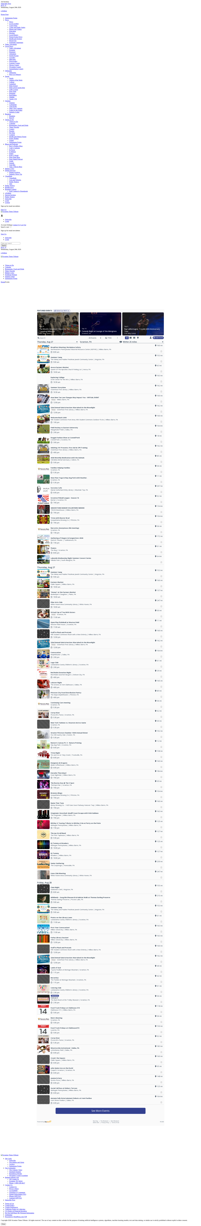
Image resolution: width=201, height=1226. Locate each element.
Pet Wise (12, 133)
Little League (13, 89)
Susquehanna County (16, 69)
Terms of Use (115, 1122)
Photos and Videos (15, 29)
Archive (12, 1164)
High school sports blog (17, 88)
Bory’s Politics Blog (16, 146)
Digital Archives (14, 172)
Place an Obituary (15, 74)
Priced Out (12, 41)
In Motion (12, 152)
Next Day (95, 1121)
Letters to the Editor (15, 110)
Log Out (23, 225)
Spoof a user (5, 227)
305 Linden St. (14, 1179)
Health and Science (15, 39)
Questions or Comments (17, 1192)
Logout (7, 202)
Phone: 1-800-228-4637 (17, 1183)
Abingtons (12, 54)
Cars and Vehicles (15, 180)
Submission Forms (11, 18)
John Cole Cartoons (15, 108)
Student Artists (10, 276)
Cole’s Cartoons (14, 148)
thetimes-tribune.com (12, 1177)
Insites (11, 153)
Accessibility (13, 1190)
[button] (100, 2)
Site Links (8, 1158)
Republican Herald (15, 1174)
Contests (12, 135)
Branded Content (10, 189)
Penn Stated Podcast (16, 159)
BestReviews (9, 187)
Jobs (10, 184)
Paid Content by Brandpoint (18, 191)
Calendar (12, 123)
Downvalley (13, 61)
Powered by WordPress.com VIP (16, 1217)
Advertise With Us (62, 311)
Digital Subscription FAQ (17, 1194)
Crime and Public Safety (17, 27)
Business (8, 114)
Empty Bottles (14, 138)
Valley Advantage (11, 44)
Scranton (12, 50)
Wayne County (14, 65)
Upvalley (12, 57)
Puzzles (11, 131)
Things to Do (9, 120)
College (11, 82)
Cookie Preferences (11, 1207)
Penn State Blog (14, 157)
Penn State (12, 91)
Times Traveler (14, 127)
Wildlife (11, 97)
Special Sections (10, 195)
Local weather (14, 24)
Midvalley (12, 59)
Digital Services (10, 170)
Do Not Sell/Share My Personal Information (19, 1213)
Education (12, 31)
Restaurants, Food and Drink (18, 125)
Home (3, 282)
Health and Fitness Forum (17, 137)
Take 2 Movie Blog (15, 167)
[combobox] (95, 338)
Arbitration (8, 1215)
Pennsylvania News (15, 37)
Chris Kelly (13, 106)
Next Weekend (115, 1121)
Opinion (7, 101)
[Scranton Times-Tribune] (9, 211)
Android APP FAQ (15, 1198)
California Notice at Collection (15, 1209)
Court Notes (13, 25)
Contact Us (16, 225)
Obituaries (8, 71)
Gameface (12, 84)
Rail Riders (13, 95)
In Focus (12, 150)
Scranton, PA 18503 (16, 1181)
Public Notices (14, 182)
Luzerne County (14, 63)
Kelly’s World (13, 155)
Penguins (12, 93)
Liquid (11, 140)
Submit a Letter (14, 112)
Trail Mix (12, 165)
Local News (9, 46)
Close (3, 1224)
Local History (13, 35)
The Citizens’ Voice (15, 1170)
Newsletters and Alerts (16, 1162)
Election (12, 33)
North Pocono (14, 56)
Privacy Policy (105, 1122)
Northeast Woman (11, 275)
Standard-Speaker (15, 1172)
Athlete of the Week (15, 80)
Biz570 (11, 118)
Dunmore (12, 52)
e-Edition (8, 193)
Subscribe (8, 199)
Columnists (13, 105)
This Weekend (104, 1121)
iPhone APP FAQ (15, 1196)
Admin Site (96, 1122)
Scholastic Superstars (16, 42)
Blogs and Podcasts (11, 144)
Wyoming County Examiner (18, 1175)
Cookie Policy (9, 1205)
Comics (11, 129)
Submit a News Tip (15, 174)
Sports (7, 76)
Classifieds (8, 176)
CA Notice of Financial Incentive (16, 1211)
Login (7, 201)
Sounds (11, 163)
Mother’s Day (9, 169)
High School (13, 86)
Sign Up (3, 210)
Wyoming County (15, 67)
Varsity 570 (13, 99)
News (7, 20)
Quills (11, 161)
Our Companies (10, 1168)
